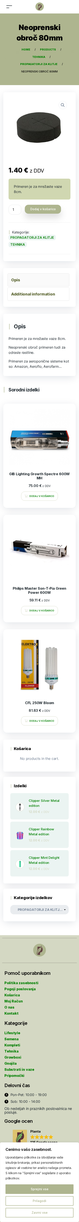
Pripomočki (14, 1075)
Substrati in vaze (19, 1069)
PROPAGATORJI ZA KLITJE (32, 237)
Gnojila (10, 1063)
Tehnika (11, 1051)
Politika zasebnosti (21, 983)
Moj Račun (13, 1001)
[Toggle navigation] (9, 6)
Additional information (33, 294)
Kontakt (11, 1013)
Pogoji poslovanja (20, 989)
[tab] (38, 280)
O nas (9, 1007)
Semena (11, 1039)
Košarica (12, 995)
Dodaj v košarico (43, 209)
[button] (35, 1137)
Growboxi (12, 1057)
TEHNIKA (17, 244)
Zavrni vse (40, 1212)
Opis (15, 280)
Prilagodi (39, 1201)
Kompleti (12, 1045)
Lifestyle (12, 1033)
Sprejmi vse (39, 1189)
